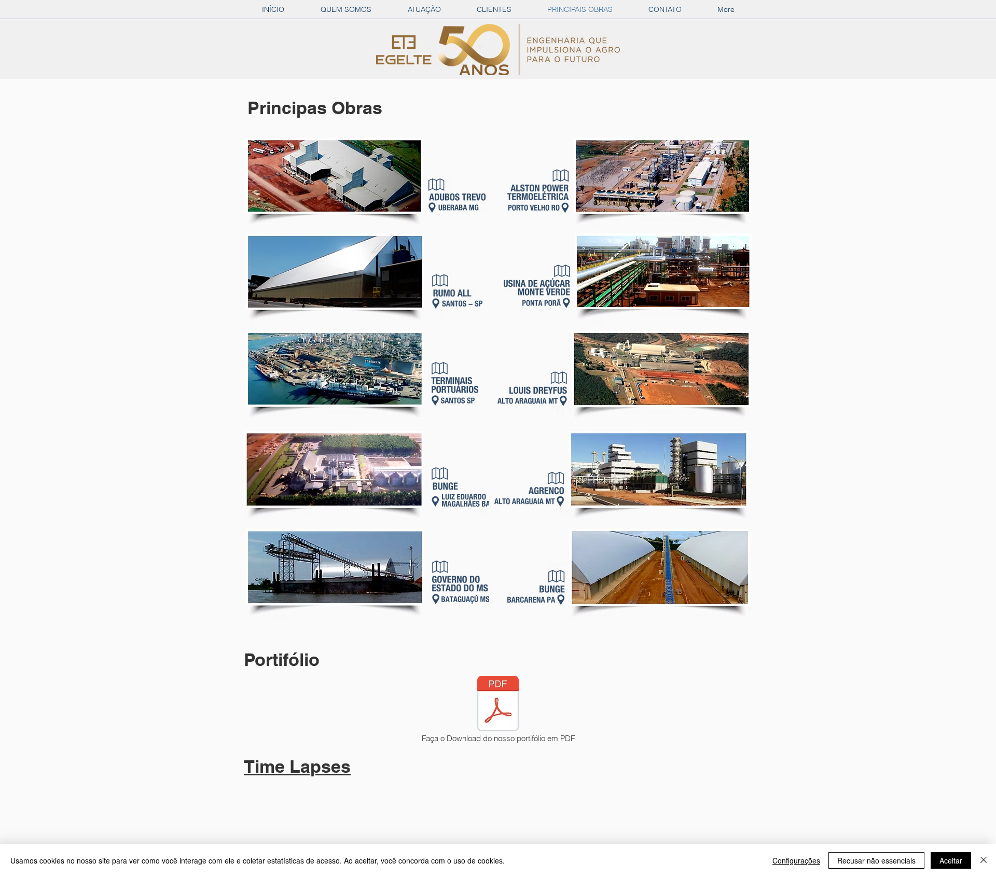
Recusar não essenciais (876, 860)
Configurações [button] (796, 860)
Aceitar (950, 860)
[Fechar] (983, 860)
